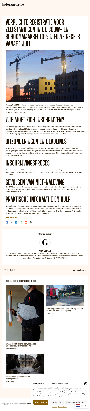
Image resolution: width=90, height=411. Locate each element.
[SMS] (31, 222)
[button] (86, 384)
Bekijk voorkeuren (76, 402)
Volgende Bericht (80, 270)
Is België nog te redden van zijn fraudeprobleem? (18, 378)
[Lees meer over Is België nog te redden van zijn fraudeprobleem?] (25, 364)
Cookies (54, 407)
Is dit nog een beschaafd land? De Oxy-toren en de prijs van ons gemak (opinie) (64, 309)
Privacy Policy (62, 407)
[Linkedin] (16, 222)
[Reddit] (26, 222)
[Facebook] (7, 222)
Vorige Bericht (8, 270)
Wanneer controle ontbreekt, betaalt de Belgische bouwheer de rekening (21, 345)
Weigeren (56, 402)
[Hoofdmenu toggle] (85, 4)
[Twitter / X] (11, 222)
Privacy (30, 404)
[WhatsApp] (21, 222)
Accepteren (41, 402)
